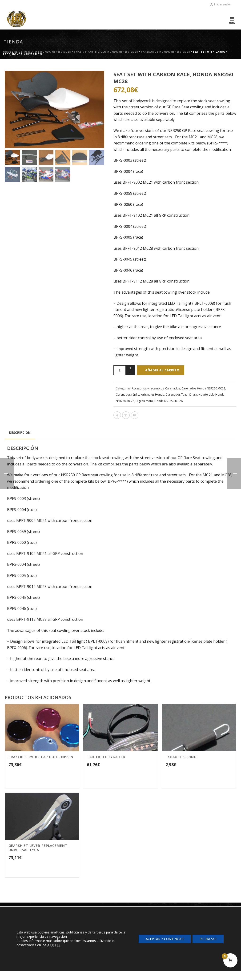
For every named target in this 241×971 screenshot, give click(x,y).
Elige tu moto (25, 51)
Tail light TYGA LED (106, 757)
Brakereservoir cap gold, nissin (40, 757)
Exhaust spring (181, 757)
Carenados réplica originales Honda (140, 395)
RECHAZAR (208, 938)
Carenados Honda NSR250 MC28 (165, 51)
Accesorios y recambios (148, 388)
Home (7, 51)
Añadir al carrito (162, 370)
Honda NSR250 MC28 (55, 51)
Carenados (172, 388)
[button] (94, 80)
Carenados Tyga (177, 395)
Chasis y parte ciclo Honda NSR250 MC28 (106, 51)
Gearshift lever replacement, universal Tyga (38, 847)
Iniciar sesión (223, 4)
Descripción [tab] (20, 432)
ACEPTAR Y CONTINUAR (165, 938)
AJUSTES (53, 945)
